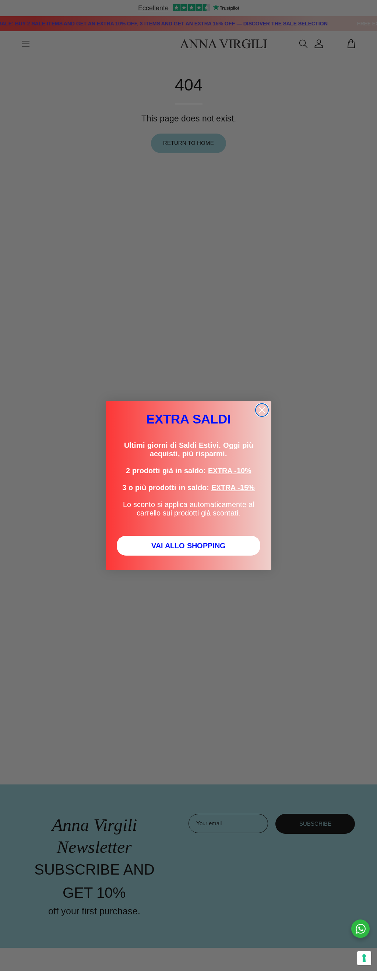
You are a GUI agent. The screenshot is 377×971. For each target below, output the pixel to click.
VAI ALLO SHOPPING (188, 546)
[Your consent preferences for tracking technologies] (364, 958)
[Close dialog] (262, 410)
